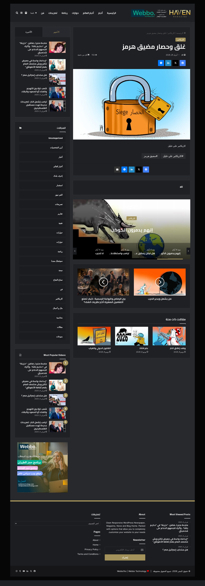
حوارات (75, 13)
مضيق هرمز (150, 156)
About (95, 540)
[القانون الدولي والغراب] (94, 336)
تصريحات (52, 13)
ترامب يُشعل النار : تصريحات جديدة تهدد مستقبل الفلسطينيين (33, 105)
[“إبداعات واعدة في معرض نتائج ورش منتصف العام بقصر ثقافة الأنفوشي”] (57, 64)
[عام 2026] (131, 336)
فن (42, 13)
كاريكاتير (171, 33)
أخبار (100, 13)
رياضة (65, 13)
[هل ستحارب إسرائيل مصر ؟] (57, 79)
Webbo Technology (137, 571)
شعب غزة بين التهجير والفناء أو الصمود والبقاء (34, 89)
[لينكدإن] (168, 63)
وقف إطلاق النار (178, 348)
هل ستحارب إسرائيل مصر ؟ (34, 75)
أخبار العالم (88, 13)
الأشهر (56, 31)
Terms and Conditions (87, 554)
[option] (131, 229)
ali (182, 55)
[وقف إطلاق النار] (169, 336)
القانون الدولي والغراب (100, 348)
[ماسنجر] (161, 63)
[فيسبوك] (183, 63)
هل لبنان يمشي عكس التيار (132, 229)
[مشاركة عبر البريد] (117, 170)
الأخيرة (29, 31)
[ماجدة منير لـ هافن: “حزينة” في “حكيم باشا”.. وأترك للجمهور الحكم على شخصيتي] (57, 47)
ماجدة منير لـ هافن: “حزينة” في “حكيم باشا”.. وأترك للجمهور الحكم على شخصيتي (33, 47)
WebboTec (122, 571)
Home (95, 545)
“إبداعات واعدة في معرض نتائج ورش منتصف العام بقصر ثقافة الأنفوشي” (34, 64)
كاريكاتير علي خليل (172, 156)
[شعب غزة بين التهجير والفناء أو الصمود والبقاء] (57, 92)
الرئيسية (111, 13)
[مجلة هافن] (160, 13)
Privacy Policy (91, 549)
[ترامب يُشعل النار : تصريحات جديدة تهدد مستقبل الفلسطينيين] (57, 105)
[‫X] (175, 63)
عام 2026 (143, 348)
